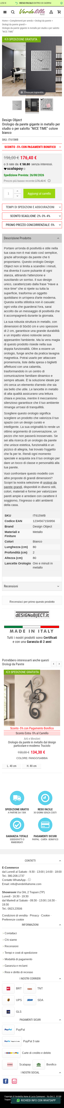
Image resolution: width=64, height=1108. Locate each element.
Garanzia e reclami (16, 965)
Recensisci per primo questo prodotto (32, 601)
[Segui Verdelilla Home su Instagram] (14, 1081)
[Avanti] (59, 66)
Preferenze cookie (13, 919)
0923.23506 (15, 908)
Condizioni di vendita (15, 915)
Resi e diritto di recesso (19, 972)
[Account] (51, 12)
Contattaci (11, 933)
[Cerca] (13, 12)
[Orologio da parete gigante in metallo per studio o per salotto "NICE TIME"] (17, 105)
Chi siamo (11, 939)
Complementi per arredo (21, 20)
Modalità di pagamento (18, 959)
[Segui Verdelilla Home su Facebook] (5, 1081)
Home (5, 20)
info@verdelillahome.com (25, 884)
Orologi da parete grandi (13, 24)
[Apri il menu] (5, 12)
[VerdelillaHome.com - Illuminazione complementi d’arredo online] (32, 11)
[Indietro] (5, 66)
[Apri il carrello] (59, 12)
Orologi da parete (43, 20)
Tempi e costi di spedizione (21, 952)
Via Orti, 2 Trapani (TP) (23, 892)
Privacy (35, 915)
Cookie (46, 915)
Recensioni (11, 946)
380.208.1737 (16, 875)
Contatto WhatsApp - (15, 880)
